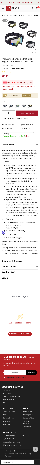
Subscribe (31, 372)
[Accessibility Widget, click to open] (3, 232)
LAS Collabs (7, 421)
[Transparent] (5, 106)
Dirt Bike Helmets (17, 68)
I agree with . (19, 377)
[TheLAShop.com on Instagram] (10, 451)
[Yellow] (30, 106)
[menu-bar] (4, 8)
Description (8, 144)
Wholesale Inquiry (9, 400)
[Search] (32, 8)
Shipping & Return (12, 260)
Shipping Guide (28, 415)
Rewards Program (9, 418)
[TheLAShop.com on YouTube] (14, 451)
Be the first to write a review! (20, 334)
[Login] (26, 8)
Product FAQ (9, 272)
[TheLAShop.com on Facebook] (6, 451)
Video (5, 277)
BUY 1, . (13, 83)
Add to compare (8, 118)
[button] (4, 113)
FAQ (4, 403)
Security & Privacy (28, 418)
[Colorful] (17, 106)
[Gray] (24, 106)
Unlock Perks (9, 266)
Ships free (28, 136)
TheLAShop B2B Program (11, 396)
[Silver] (11, 106)
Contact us (6, 390)
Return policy (27, 412)
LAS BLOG (6, 424)
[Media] (34, 51)
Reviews (6, 415)
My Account (7, 393)
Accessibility (27, 427)
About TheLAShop (9, 412)
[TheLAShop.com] (12, 8)
